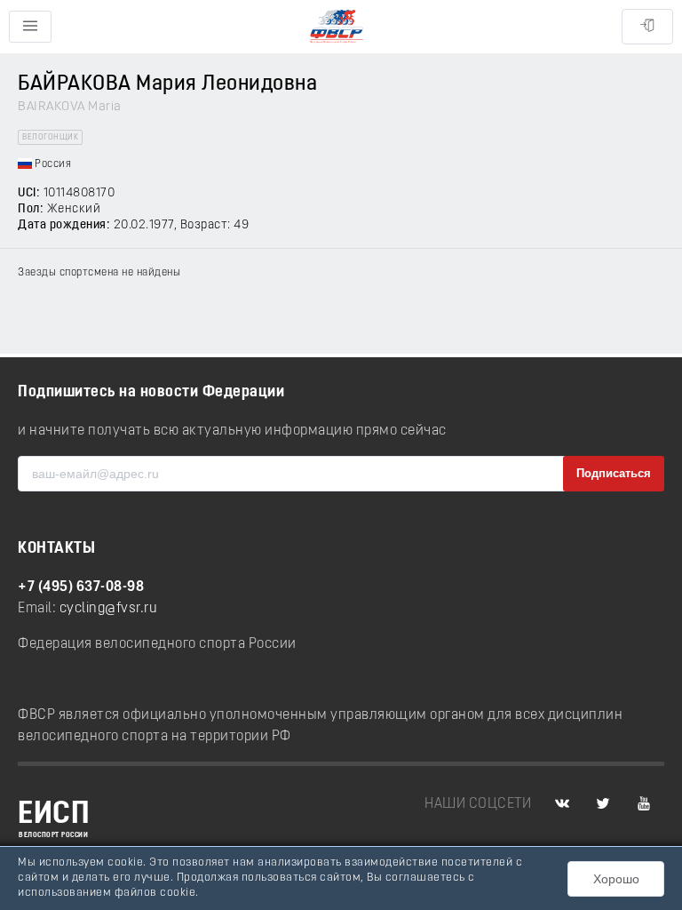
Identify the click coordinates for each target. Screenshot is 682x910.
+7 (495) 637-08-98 (81, 587)
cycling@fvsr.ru (108, 609)
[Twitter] (603, 804)
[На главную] (336, 27)
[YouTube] (644, 804)
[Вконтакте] (562, 804)
